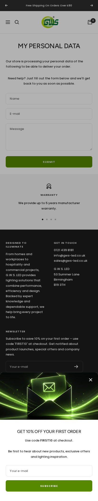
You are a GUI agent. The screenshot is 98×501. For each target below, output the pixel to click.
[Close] (90, 379)
